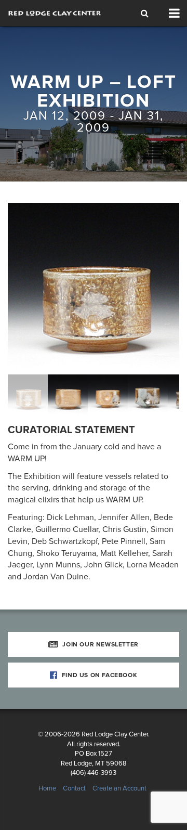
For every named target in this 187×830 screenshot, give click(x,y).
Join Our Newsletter (100, 644)
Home (47, 788)
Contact (74, 788)
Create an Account (119, 788)
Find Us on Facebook (98, 675)
